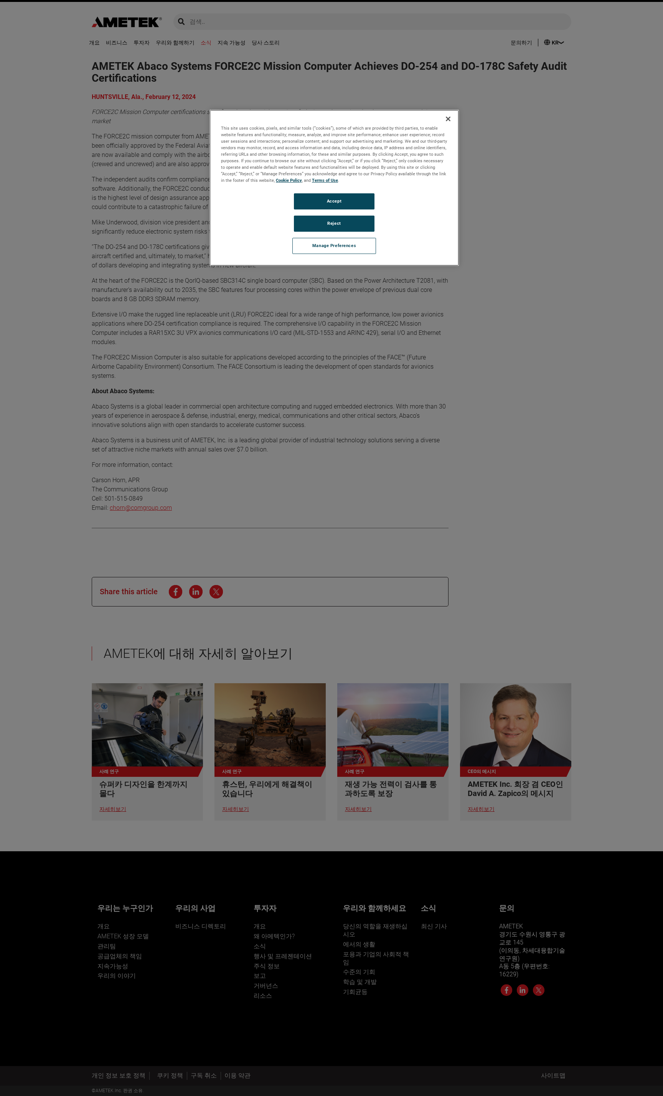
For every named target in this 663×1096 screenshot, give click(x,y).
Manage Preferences (334, 245)
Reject (334, 223)
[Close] (448, 118)
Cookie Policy (289, 180)
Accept (334, 201)
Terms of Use (325, 180)
